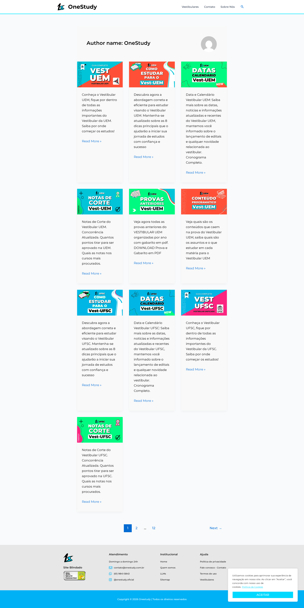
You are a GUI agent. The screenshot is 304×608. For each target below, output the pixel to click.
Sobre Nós (228, 6)
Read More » (91, 141)
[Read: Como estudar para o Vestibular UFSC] (100, 302)
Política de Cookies (252, 587)
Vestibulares (190, 6)
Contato (209, 6)
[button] (242, 7)
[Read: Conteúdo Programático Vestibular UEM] (204, 201)
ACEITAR (262, 595)
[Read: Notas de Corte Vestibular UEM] (100, 201)
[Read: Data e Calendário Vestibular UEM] (204, 74)
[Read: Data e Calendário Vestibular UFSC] (152, 302)
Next (216, 528)
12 (153, 528)
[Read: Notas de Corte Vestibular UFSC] (100, 429)
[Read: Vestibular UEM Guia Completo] (100, 74)
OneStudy (82, 6)
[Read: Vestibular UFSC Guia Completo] (204, 302)
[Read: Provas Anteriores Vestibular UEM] (152, 201)
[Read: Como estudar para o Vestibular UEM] (152, 74)
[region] (263, 585)
